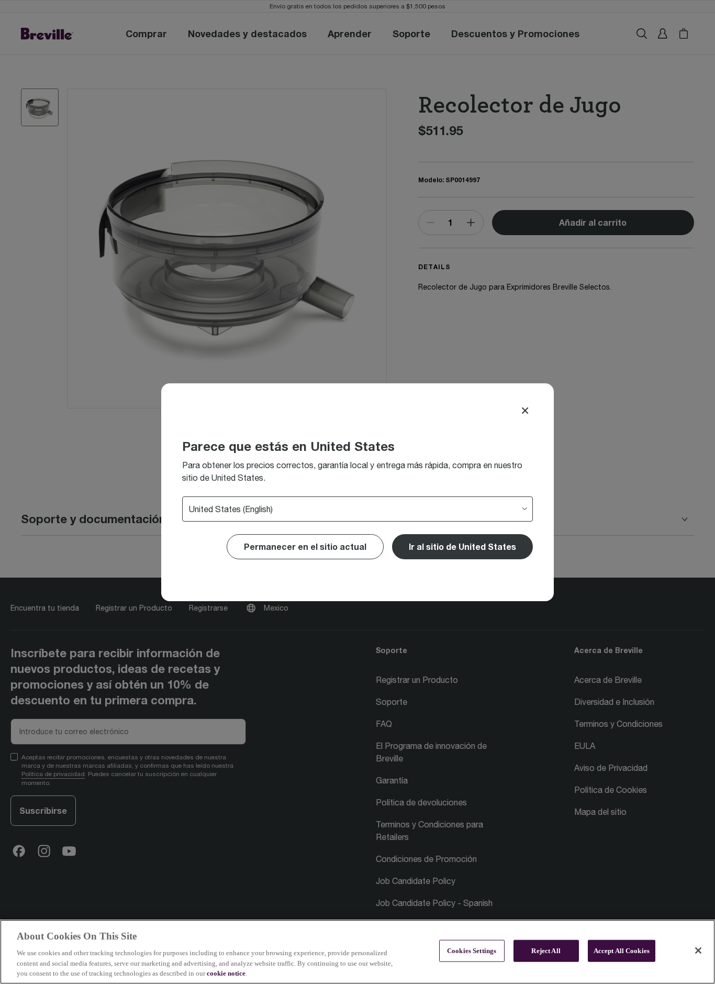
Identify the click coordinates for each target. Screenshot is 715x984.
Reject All (545, 951)
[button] (462, 546)
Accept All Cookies (622, 951)
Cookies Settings (471, 951)
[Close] (525, 410)
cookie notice (226, 973)
